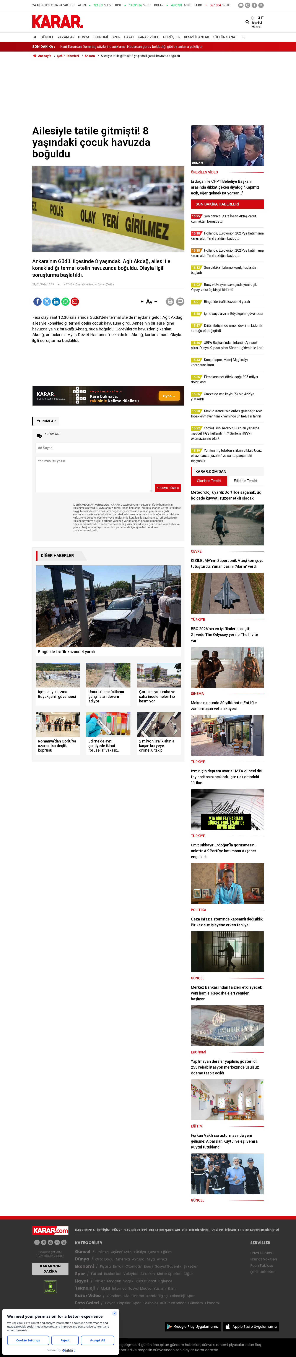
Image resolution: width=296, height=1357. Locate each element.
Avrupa (138, 1259)
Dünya (83, 37)
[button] (142, 302)
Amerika (122, 1259)
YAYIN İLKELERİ (135, 1230)
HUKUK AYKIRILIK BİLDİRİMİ (258, 1230)
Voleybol (130, 1273)
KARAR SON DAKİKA (50, 1269)
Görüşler (172, 37)
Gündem (114, 1295)
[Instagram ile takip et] (64, 1242)
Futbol (96, 1273)
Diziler (100, 1281)
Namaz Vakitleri (263, 1259)
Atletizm (147, 1273)
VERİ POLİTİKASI (223, 1230)
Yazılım (160, 1288)
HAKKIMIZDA (85, 1230)
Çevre (153, 1251)
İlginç (163, 1295)
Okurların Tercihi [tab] (209, 481)
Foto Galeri (87, 1303)
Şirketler (191, 1266)
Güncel (47, 37)
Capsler (124, 1302)
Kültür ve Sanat (173, 1302)
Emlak (118, 1266)
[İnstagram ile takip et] (247, 5)
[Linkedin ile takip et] (57, 1242)
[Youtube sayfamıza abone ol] (50, 1242)
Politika (102, 1251)
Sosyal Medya (139, 1288)
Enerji (148, 1266)
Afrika (162, 1259)
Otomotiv (133, 1266)
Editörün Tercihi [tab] (245, 481)
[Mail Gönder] (75, 302)
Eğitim (166, 1251)
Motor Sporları (169, 1273)
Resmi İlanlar (196, 37)
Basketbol (112, 1273)
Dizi (126, 1295)
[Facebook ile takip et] (254, 5)
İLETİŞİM (103, 1230)
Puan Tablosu (261, 1265)
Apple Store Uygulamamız (255, 1326)
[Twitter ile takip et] (261, 5)
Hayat (129, 37)
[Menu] (242, 37)
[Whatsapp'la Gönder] (65, 302)
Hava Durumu (261, 1252)
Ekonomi (100, 37)
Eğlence (165, 1281)
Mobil (105, 1288)
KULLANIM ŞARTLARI (164, 1230)
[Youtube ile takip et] (241, 5)
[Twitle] (47, 302)
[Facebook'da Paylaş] (37, 302)
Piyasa (105, 1266)
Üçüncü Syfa (121, 1251)
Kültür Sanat (225, 37)
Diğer (188, 1273)
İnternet (119, 1288)
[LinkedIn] (56, 302)
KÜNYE (117, 1230)
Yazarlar (66, 37)
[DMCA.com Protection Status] (50, 1286)
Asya (150, 1259)
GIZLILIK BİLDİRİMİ (195, 1230)
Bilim (172, 1288)
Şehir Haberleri (262, 1271)
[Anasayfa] (35, 37)
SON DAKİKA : (43, 47)
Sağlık (128, 1281)
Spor (116, 37)
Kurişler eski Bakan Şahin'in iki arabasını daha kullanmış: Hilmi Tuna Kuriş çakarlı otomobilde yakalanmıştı (138, 47)
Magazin (114, 1281)
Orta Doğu (104, 1259)
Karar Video (148, 37)
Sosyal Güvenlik (168, 1266)
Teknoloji (85, 1288)
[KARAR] (57, 21)
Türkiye (140, 1251)
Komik (151, 1295)
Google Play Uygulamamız (196, 1326)
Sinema (138, 1295)
